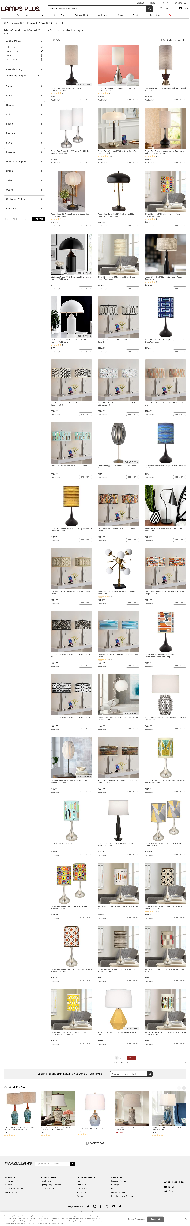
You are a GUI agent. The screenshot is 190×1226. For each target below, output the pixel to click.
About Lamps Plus (12, 1181)
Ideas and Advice (118, 1181)
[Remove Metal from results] (47, 23)
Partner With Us (11, 1192)
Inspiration (155, 15)
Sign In (164, 3)
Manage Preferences (136, 1219)
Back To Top (96, 1143)
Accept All (155, 1219)
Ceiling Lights (23, 15)
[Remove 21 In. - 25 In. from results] (63, 23)
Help (79, 1181)
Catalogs (115, 1185)
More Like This (85, 99)
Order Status (82, 1188)
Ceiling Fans (59, 15)
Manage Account (118, 1192)
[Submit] (72, 1164)
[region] (95, 1219)
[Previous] (179, 1088)
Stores (140, 3)
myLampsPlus (76, 1206)
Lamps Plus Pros (47, 1188)
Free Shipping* (55, 100)
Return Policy (82, 1192)
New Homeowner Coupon (122, 1196)
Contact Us (180, 3)
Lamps (42, 15)
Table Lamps (14, 23)
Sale (171, 15)
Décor (120, 15)
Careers (8, 1185)
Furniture (136, 15)
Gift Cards (115, 1188)
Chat (171, 1191)
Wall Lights (103, 15)
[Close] (186, 1218)
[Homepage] (5, 22)
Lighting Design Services (50, 1185)
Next (131, 1057)
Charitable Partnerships (15, 1188)
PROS (152, 3)
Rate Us (80, 1196)
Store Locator (46, 1181)
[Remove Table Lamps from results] (21, 23)
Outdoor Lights (82, 15)
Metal (43, 23)
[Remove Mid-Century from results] (37, 23)
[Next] (184, 1088)
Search (38, 219)
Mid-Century (30, 23)
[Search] (149, 8)
